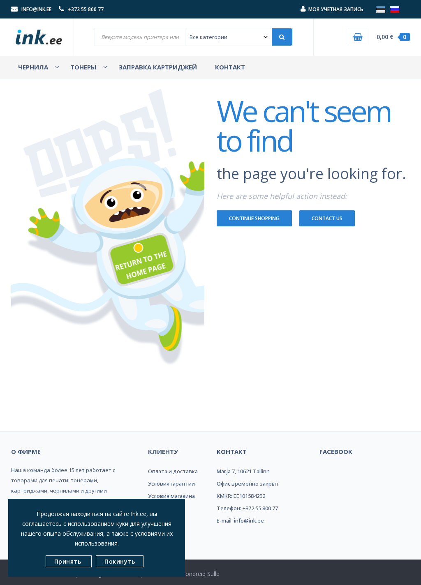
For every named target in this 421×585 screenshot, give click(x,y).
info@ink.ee (36, 9)
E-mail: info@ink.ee (240, 520)
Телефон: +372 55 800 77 (247, 508)
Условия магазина (171, 496)
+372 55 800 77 (86, 9)
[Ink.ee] (39, 34)
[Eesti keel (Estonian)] (381, 9)
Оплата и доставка (173, 471)
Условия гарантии (171, 483)
